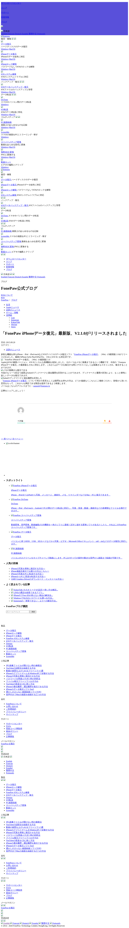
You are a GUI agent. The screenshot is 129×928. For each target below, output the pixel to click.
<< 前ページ (6, 439)
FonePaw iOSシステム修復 (17, 638)
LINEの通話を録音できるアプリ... (29, 592)
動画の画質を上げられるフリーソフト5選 (24, 671)
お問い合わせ (12, 706)
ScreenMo (10, 656)
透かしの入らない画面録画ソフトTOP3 (23, 692)
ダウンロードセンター (11, 3)
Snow (13, 327)
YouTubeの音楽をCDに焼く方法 (20, 684)
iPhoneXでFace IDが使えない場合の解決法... (33, 595)
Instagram (15, 320)
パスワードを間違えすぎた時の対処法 (23, 679)
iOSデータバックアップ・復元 (19, 641)
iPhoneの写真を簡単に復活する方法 (28, 568)
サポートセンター (14, 724)
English (4, 34)
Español (25, 34)
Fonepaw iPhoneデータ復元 (15, 381)
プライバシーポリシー (16, 712)
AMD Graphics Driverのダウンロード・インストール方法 (37, 579)
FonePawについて (14, 704)
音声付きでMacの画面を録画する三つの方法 (26, 694)
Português (41, 34)
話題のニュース (13, 310)
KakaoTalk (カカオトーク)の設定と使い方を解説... (36, 590)
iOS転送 (9, 646)
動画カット (11, 654)
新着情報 (5, 17)
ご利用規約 (11, 709)
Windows (5, 49)
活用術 (9, 315)
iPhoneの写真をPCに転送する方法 (27, 574)
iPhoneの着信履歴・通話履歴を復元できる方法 (27, 687)
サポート (5, 12)
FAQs (8, 726)
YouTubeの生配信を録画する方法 (21, 668)
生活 (8, 305)
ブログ (4, 22)
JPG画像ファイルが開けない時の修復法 (24, 665)
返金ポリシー (12, 731)
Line (13, 318)
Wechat (14, 324)
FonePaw (5, 300)
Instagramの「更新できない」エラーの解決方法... (35, 601)
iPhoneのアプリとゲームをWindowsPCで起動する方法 (30, 673)
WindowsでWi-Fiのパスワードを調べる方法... (33, 598)
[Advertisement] (25, 460)
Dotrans (9, 644)
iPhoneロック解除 (14, 633)
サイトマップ (12, 714)
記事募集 (10, 736)
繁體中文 (33, 34)
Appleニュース (12, 307)
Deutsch (18, 34)
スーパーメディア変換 (16, 651)
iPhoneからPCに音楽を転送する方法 (28, 576)
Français (11, 34)
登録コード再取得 (14, 728)
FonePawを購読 (8, 744)
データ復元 (11, 630)
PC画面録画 (11, 649)
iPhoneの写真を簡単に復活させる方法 (23, 676)
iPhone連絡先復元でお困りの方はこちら (30, 571)
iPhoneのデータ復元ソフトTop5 (20, 689)
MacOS (12, 49)
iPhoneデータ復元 (14, 636)
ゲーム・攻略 (12, 313)
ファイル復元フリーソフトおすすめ (22, 681)
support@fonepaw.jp (41, 386)
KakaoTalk (15, 322)
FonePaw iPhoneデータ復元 (86, 354)
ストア (4, 8)
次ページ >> (17, 439)
